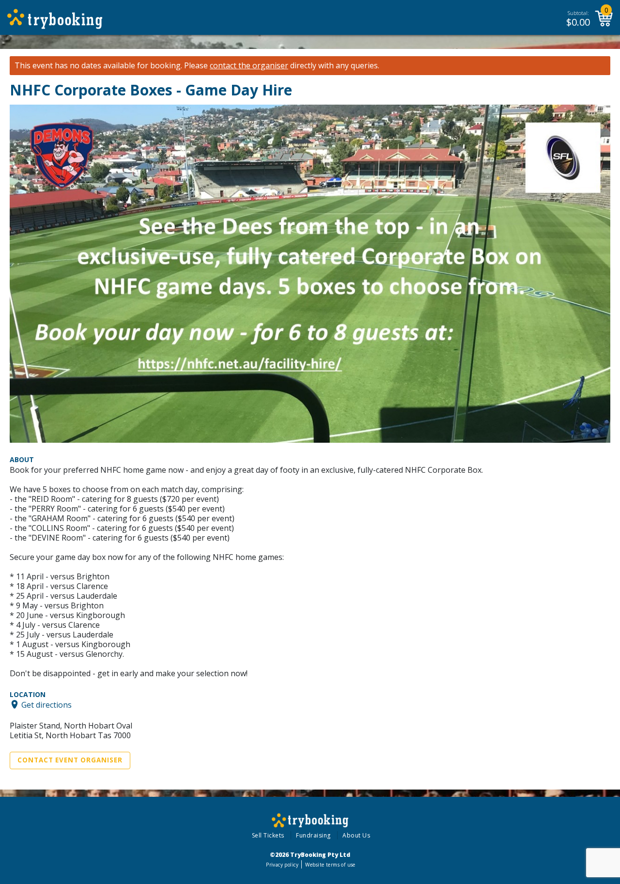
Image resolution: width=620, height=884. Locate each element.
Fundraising (313, 835)
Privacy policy (282, 864)
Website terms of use (330, 864)
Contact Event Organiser (70, 760)
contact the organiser (249, 65)
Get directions (46, 704)
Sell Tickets (268, 835)
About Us (356, 835)
